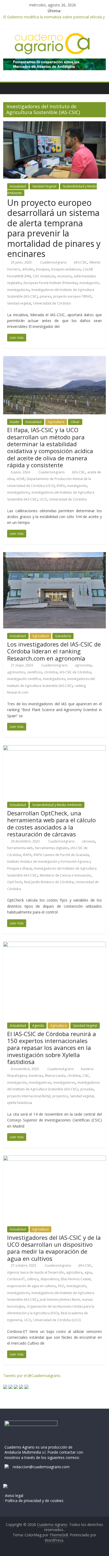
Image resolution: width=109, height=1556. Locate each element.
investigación (89, 283)
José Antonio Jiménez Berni (60, 1299)
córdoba (50, 672)
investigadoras (40, 1082)
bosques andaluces (66, 269)
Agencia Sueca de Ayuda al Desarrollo (35, 1272)
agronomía (83, 665)
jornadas (87, 1089)
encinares (64, 276)
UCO (43, 499)
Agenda (38, 1025)
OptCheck (14, 882)
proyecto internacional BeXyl (28, 1096)
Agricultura (56, 422)
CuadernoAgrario (53, 262)
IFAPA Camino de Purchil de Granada (61, 855)
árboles (28, 269)
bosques (42, 269)
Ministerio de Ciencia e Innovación (65, 875)
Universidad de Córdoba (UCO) (57, 1320)
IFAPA (61, 485)
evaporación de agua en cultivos (31, 1286)
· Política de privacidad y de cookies (33, 1500)
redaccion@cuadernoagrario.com (41, 1466)
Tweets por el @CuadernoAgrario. (32, 1375)
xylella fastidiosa (19, 1102)
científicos (34, 672)
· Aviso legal (13, 1495)
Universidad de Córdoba (52, 303)
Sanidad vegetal (19, 303)
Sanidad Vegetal (44, 186)
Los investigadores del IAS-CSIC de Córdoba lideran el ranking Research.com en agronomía (54, 651)
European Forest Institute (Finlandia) (50, 283)
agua (88, 1272)
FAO (61, 1286)
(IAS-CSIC (80, 262)
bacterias (36, 1075)
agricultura (74, 1272)
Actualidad (18, 186)
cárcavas (88, 841)
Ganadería (63, 636)
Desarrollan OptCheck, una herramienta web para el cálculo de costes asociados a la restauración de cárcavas (51, 823)
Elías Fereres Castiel (75, 1279)
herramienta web (20, 848)
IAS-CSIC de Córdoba (75, 672)
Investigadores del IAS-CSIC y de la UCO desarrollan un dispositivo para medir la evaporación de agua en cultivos (54, 1247)
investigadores (18, 289)
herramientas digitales (52, 848)
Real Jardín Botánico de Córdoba (49, 882)
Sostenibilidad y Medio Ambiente (57, 805)
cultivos (32, 1279)
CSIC (86, 1075)
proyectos (60, 1096)
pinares (45, 296)
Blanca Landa (55, 1075)
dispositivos (49, 1279)
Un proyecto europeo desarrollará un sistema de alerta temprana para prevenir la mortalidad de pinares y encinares (54, 228)
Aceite (14, 422)
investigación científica (24, 679)
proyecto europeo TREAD (72, 296)
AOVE (20, 479)
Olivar (75, 422)
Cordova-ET (16, 1279)
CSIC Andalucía (44, 276)
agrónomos (16, 672)
